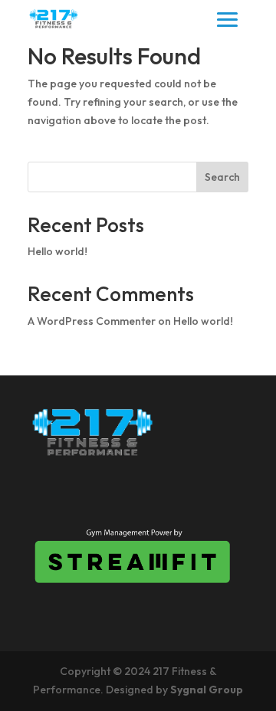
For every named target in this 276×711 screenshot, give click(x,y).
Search (222, 177)
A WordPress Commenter (92, 321)
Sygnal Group (206, 689)
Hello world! (57, 251)
